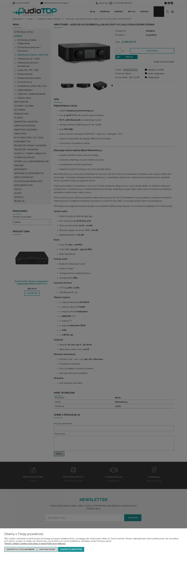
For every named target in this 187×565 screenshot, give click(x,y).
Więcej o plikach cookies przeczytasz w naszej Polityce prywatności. (35, 543)
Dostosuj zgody (47, 549)
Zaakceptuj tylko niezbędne (20, 549)
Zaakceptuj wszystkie (71, 549)
